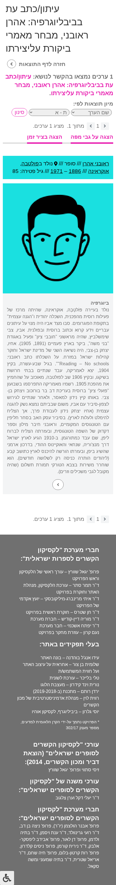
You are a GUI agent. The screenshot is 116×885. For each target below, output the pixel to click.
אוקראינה (98, 171)
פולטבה (30, 163)
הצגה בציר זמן (44, 137)
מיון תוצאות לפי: (93, 104)
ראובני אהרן (95, 163)
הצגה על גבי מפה (92, 137)
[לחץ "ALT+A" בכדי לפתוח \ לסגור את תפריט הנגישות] (7, 878)
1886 (75, 171)
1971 (56, 171)
